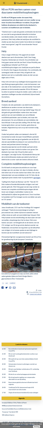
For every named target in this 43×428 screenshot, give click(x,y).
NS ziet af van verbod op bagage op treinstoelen (22, 374)
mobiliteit (12, 283)
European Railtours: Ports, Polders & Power (14, 403)
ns (3, 283)
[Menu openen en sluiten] (4, 3)
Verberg (36, 426)
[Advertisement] (21, 318)
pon (7, 283)
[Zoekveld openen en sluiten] (39, 3)
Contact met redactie (35, 294)
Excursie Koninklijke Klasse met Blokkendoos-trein (16, 409)
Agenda (22, 398)
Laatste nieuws (21, 344)
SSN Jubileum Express (8, 415)
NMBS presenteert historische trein (12, 406)
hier (33, 424)
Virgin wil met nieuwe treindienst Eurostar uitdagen (23, 392)
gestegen (37, 178)
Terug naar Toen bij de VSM (10, 412)
